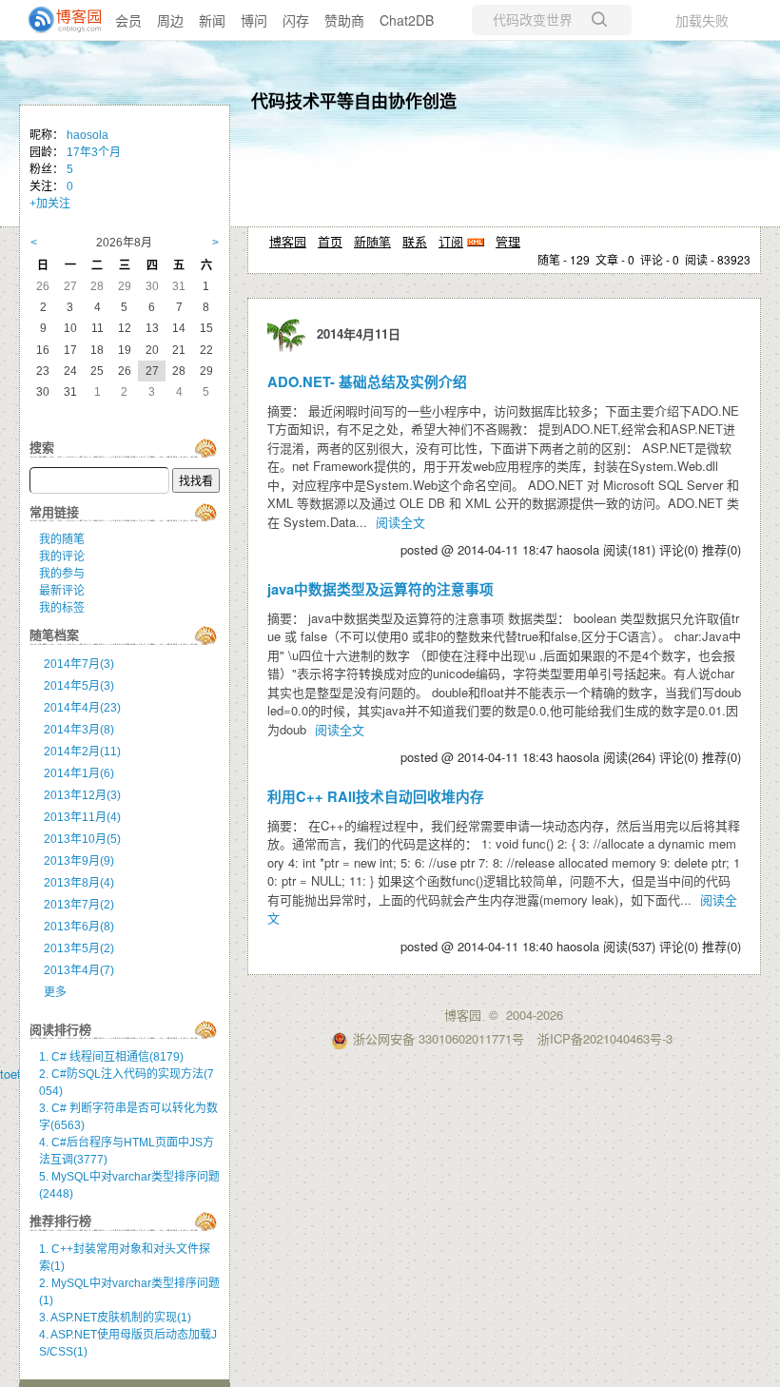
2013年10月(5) (82, 839)
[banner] (57, 20)
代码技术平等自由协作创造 (354, 100)
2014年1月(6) (79, 773)
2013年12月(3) (82, 795)
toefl (12, 1074)
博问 (254, 19)
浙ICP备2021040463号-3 (605, 1038)
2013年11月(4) (82, 817)
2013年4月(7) (79, 970)
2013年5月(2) (79, 948)
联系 (414, 241)
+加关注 (49, 203)
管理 (508, 241)
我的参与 (62, 573)
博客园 (287, 241)
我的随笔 (62, 539)
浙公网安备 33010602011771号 (438, 1038)
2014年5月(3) (79, 686)
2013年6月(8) (79, 926)
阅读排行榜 (60, 1030)
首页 (330, 241)
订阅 (451, 241)
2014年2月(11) (82, 751)
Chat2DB (407, 19)
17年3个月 (94, 152)
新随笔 (372, 241)
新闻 (212, 19)
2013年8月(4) (79, 882)
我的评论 (62, 556)
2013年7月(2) (79, 904)
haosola (87, 135)
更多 (55, 992)
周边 (170, 19)
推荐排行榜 (60, 1221)
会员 (128, 19)
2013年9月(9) (79, 861)
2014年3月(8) (79, 729)
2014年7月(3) (79, 664)
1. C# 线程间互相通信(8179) (111, 1057)
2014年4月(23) (82, 707)
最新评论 (62, 590)
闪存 (296, 19)
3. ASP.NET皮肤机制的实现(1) (115, 1317)
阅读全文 (400, 522)
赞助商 (344, 19)
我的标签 (62, 608)
